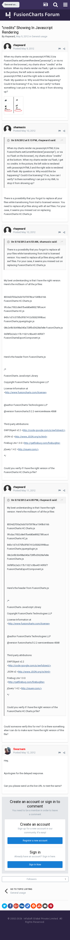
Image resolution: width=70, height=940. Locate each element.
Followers (32, 879)
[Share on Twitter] (4, 906)
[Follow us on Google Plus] (48, 929)
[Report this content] (59, 48)
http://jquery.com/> (28, 449)
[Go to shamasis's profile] (7, 129)
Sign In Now (35, 864)
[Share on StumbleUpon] (39, 906)
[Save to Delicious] (27, 906)
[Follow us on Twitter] (39, 929)
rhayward (10, 36)
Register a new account (35, 840)
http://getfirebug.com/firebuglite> (42, 443)
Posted (23, 48)
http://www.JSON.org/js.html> (31, 436)
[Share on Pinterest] (50, 906)
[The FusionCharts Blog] (22, 929)
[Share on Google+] (16, 906)
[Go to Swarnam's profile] (7, 751)
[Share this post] (64, 48)
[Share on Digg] (21, 906)
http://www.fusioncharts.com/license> (26, 392)
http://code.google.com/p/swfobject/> (44, 430)
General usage (39, 36)
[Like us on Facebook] (31, 929)
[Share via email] (45, 906)
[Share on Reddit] (33, 906)
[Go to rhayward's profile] (7, 47)
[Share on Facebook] (10, 906)
